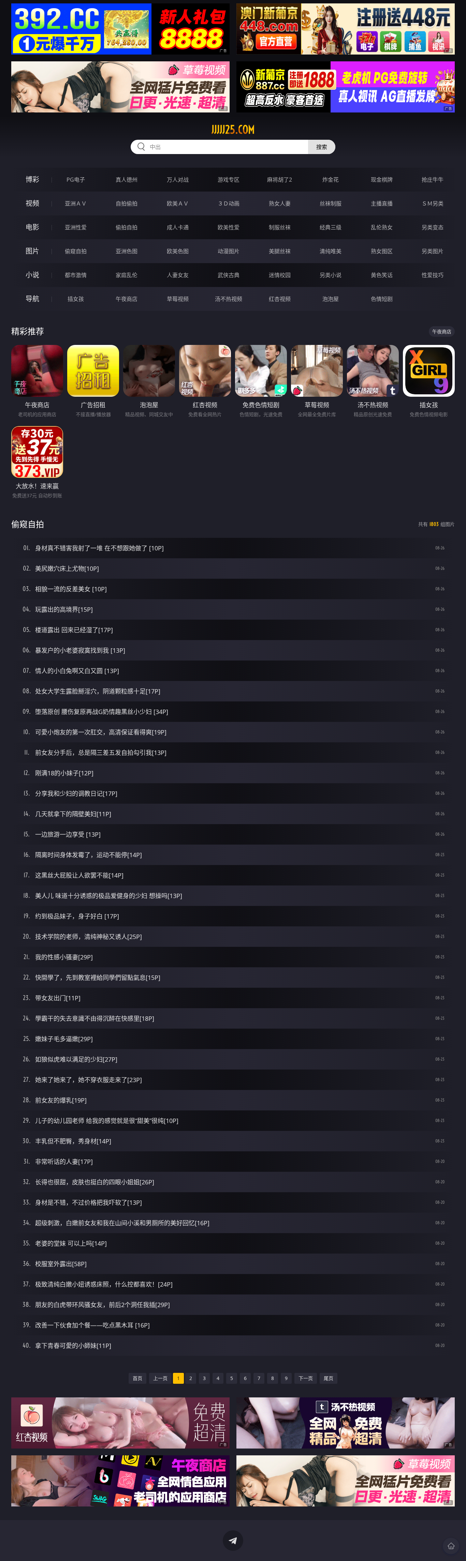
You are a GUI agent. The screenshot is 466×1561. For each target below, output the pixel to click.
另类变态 (432, 227)
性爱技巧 (432, 275)
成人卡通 (178, 227)
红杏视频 (280, 299)
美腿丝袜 (280, 251)
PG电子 (76, 179)
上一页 (160, 1378)
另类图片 (432, 251)
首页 (137, 1378)
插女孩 (76, 299)
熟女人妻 (280, 203)
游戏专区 (228, 179)
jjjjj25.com (233, 129)
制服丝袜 (280, 227)
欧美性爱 (228, 227)
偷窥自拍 (76, 251)
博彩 (32, 179)
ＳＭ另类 (432, 203)
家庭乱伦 (126, 275)
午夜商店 (126, 299)
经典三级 (330, 227)
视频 (32, 203)
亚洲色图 (126, 251)
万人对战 (178, 179)
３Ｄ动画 (228, 203)
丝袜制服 (330, 203)
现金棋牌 (382, 179)
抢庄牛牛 (432, 179)
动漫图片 (228, 251)
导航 (32, 298)
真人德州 (126, 179)
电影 (32, 227)
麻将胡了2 (279, 179)
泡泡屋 (330, 299)
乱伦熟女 (382, 227)
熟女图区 (382, 251)
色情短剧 (382, 299)
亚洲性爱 (76, 227)
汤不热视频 (228, 299)
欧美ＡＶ (178, 203)
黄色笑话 (382, 275)
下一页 (305, 1378)
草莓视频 (178, 299)
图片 (32, 251)
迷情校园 (280, 275)
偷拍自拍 (126, 227)
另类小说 (330, 275)
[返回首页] (451, 1546)
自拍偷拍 (126, 203)
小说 (32, 274)
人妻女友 (178, 275)
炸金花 (330, 179)
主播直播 (382, 203)
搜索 (321, 147)
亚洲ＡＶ (76, 203)
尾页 (328, 1378)
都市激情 (76, 275)
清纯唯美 (330, 251)
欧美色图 (178, 251)
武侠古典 (228, 275)
